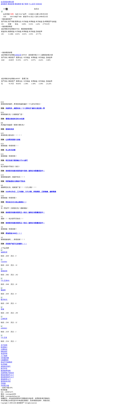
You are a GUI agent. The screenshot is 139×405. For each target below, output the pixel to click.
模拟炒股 (11, 4)
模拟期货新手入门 (7, 377)
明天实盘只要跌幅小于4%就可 (17, 160)
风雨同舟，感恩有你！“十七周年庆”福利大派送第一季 (25, 108)
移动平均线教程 (6, 362)
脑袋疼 (3, 290)
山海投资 (4, 319)
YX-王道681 (5, 280)
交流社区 (38, 4)
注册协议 (4, 349)
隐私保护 (4, 351)
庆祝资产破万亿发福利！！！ (16, 244)
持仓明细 (11, 29)
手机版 (3, 383)
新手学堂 (4, 368)
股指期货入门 (6, 379)
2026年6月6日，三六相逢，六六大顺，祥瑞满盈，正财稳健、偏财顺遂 (31, 191)
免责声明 (4, 353)
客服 (2, 309)
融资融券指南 (6, 370)
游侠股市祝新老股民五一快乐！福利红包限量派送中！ (25, 212)
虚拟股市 (4, 4)
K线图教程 (5, 360)
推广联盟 (25, 4)
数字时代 (4, 299)
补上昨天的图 (10, 150)
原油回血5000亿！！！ (14, 233)
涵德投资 (4, 252)
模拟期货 (18, 4)
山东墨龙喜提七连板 (13, 139)
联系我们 (4, 347)
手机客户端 (5, 385)
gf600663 (4, 328)
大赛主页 (18, 55)
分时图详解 (5, 358)
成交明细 (4, 29)
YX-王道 (4, 337)
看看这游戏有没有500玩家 (15, 119)
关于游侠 (4, 345)
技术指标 (4, 364)
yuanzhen (4, 261)
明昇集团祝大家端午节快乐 (15, 181)
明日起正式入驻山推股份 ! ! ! (16, 202)
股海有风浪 (10, 129)
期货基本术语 (6, 381)
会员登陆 (4, 2)
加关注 (36, 9)
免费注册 (10, 2)
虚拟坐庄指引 (6, 366)
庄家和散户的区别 (7, 373)
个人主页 (31, 4)
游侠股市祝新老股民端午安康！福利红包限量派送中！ (25, 171)
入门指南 (4, 356)
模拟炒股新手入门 (7, 375)
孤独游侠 (4, 271)
